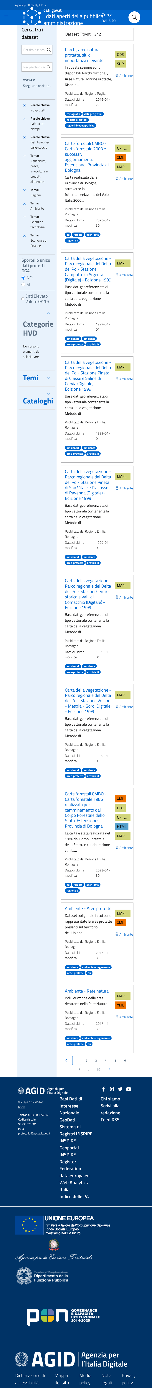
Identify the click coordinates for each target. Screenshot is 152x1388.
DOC (120, 808)
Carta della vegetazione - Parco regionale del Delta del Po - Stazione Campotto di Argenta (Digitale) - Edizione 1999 (88, 269)
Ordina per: (29, 79)
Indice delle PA (74, 1196)
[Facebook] (104, 1088)
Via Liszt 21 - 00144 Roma (31, 1104)
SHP (120, 64)
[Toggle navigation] (6, 17)
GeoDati (67, 1119)
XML (120, 157)
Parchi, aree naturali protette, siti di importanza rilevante (84, 55)
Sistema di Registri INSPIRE (76, 1130)
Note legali (107, 1379)
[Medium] (112, 1088)
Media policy (85, 1379)
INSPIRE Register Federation (70, 1161)
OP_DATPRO (123, 148)
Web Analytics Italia (74, 1186)
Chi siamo (110, 1098)
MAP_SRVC (123, 167)
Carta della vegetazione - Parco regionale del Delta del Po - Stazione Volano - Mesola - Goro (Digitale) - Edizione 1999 (88, 701)
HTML (122, 826)
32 (98, 1069)
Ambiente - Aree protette (88, 908)
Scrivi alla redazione (110, 1109)
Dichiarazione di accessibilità (30, 1379)
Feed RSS (110, 1119)
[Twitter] (120, 1088)
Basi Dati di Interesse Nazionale (71, 1105)
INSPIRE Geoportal (69, 1144)
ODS (120, 54)
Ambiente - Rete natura (87, 991)
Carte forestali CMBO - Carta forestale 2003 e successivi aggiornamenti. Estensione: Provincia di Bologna (87, 156)
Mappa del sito (62, 1379)
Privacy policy (129, 1379)
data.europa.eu (75, 1175)
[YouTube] (129, 1088)
